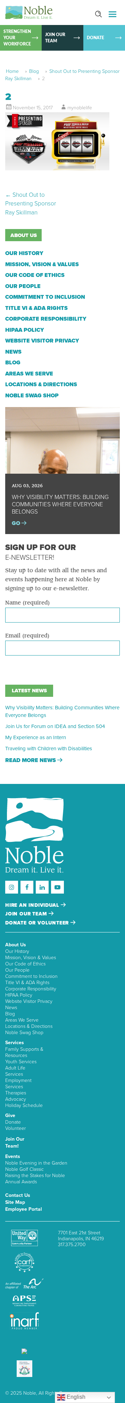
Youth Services (20, 1062)
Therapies (15, 1093)
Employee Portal (23, 1209)
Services (14, 1043)
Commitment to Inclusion (45, 297)
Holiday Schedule (24, 1105)
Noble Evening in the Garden (36, 1163)
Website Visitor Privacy (42, 340)
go (17, 523)
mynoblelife (79, 108)
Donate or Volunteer (37, 923)
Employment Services (18, 1083)
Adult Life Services (15, 1071)
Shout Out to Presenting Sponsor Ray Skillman (30, 203)
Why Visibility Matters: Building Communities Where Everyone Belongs (62, 711)
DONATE (95, 38)
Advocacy (15, 1099)
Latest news (29, 690)
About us (23, 235)
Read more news (31, 760)
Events (12, 1156)
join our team (27, 914)
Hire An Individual (33, 905)
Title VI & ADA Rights (36, 308)
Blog (34, 71)
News (13, 351)
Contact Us (17, 1195)
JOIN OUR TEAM (55, 38)
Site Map (15, 1202)
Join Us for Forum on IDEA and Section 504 (55, 726)
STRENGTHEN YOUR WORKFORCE (17, 37)
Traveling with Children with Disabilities (48, 748)
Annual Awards (21, 1182)
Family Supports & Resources (24, 1052)
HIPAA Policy (24, 330)
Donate (13, 1122)
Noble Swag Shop (32, 395)
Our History (24, 253)
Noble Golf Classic (24, 1169)
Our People (23, 286)
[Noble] (28, 12)
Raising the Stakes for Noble (35, 1175)
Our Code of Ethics (35, 275)
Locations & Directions (41, 384)
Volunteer (15, 1128)
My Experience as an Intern (35, 737)
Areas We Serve (29, 373)
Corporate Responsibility (45, 318)
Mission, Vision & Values (42, 264)
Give (10, 1115)
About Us (15, 945)
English (75, 1397)
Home (12, 71)
